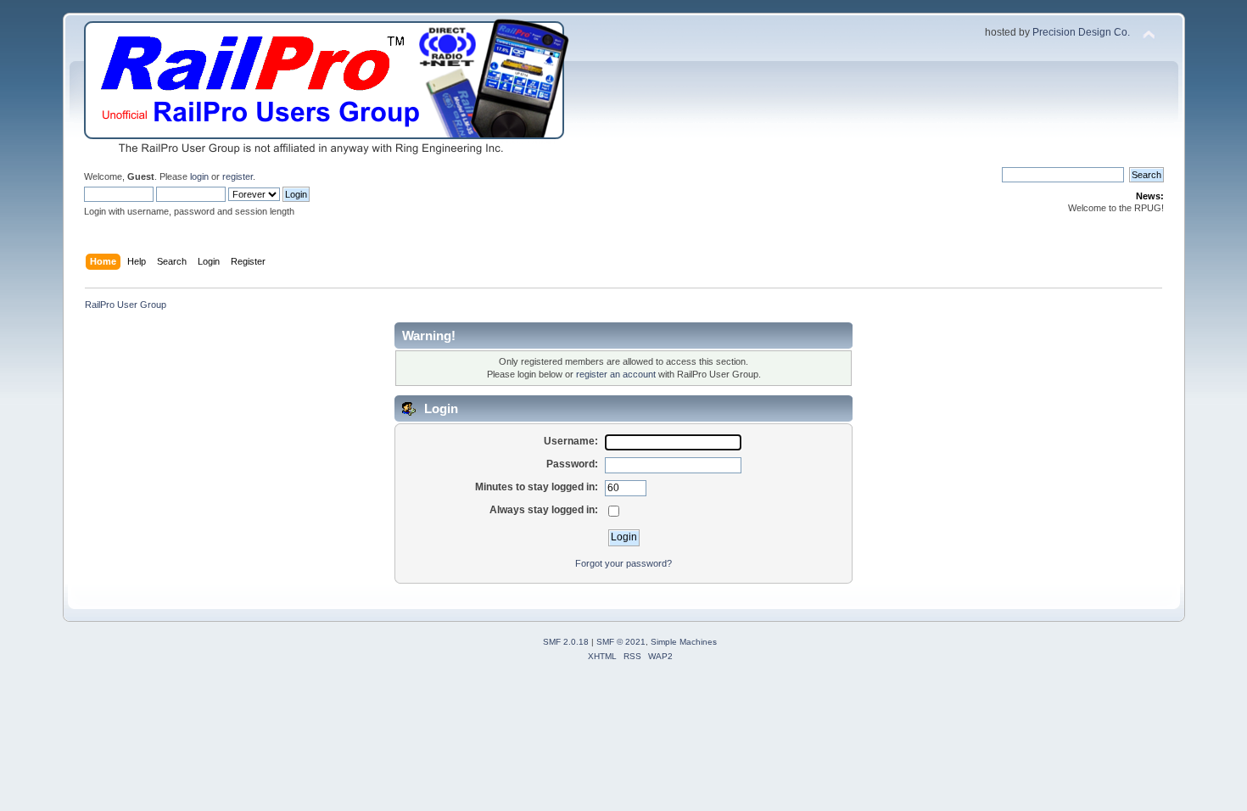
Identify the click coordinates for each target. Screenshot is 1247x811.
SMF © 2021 (621, 641)
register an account (616, 374)
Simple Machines (684, 641)
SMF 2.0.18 (566, 641)
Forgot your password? (623, 563)
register (237, 176)
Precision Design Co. (1081, 32)
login (199, 176)
